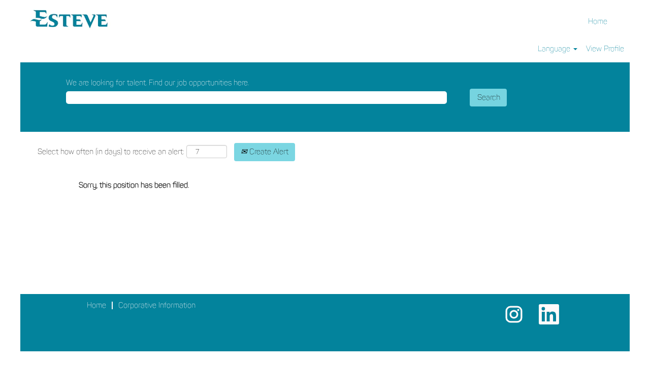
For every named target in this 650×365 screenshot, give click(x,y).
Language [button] (555, 48)
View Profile (605, 48)
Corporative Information (157, 305)
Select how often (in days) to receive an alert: (111, 151)
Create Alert (267, 151)
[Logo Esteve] (69, 17)
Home (597, 21)
